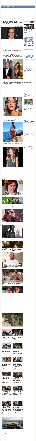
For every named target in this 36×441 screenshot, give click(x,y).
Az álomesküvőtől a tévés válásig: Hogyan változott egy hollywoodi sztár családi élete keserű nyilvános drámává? (29, 30)
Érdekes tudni (12, 6)
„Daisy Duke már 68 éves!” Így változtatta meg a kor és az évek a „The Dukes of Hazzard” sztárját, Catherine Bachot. (29, 80)
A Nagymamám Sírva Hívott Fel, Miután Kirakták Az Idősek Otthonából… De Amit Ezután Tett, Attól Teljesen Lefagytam (29, 55)
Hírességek (8, 6)
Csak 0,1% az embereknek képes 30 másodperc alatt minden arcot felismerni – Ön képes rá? (29, 43)
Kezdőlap (4, 6)
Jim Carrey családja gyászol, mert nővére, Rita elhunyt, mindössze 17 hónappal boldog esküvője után (28, 68)
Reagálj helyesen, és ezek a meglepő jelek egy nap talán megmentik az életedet (28, 93)
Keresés (33, 22)
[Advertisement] (18, 14)
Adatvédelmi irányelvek (30, 2)
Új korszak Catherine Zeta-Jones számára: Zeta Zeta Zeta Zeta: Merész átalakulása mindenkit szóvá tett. (29, 144)
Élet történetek (17, 6)
